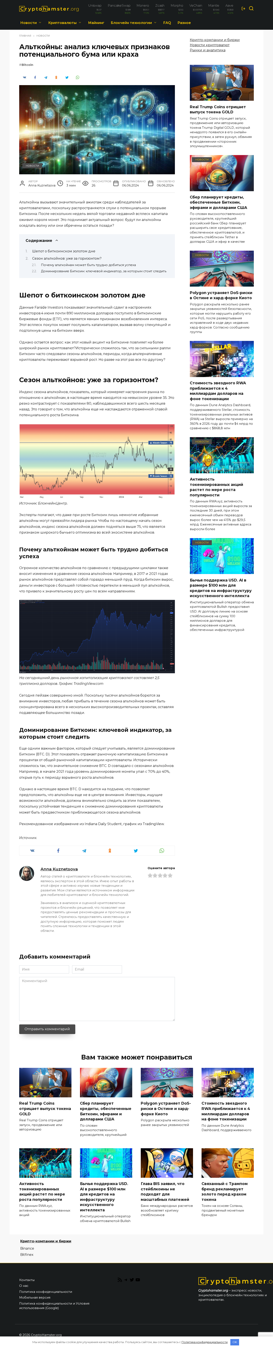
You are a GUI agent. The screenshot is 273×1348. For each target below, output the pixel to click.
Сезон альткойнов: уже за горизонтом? (67, 258)
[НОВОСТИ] (222, 98)
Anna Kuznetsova (59, 869)
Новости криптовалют (209, 45)
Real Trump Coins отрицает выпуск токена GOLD (218, 109)
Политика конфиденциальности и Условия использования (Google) (54, 1306)
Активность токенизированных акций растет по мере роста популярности (216, 487)
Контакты (27, 1280)
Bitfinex (26, 1255)
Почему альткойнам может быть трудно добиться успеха (88, 265)
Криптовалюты (62, 23)
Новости (28, 23)
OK (234, 1342)
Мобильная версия (34, 1297)
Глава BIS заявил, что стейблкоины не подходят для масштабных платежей (165, 1191)
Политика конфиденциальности (45, 1292)
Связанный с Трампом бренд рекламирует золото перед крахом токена (225, 1191)
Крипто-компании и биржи (215, 40)
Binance (27, 1248)
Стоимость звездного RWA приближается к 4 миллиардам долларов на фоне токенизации (218, 391)
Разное (184, 23)
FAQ (167, 23)
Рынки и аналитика (207, 50)
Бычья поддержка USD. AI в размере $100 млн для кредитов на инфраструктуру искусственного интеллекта (221, 588)
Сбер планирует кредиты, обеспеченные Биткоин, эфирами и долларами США (218, 202)
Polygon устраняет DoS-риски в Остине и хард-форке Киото (221, 295)
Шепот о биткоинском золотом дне (63, 251)
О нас (23, 1286)
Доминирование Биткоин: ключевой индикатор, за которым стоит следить (103, 271)
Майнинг (96, 23)
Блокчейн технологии (131, 23)
